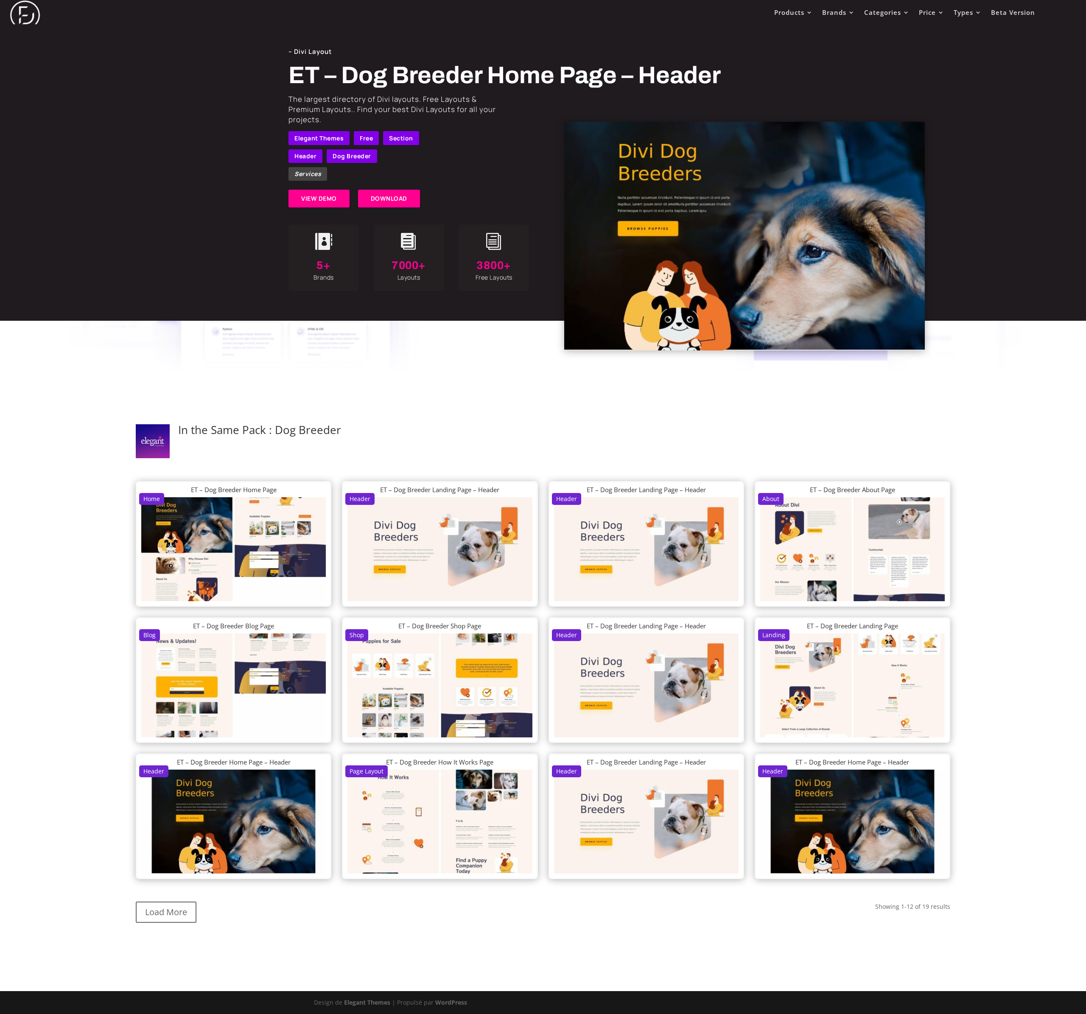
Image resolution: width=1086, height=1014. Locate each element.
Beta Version (1013, 12)
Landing (773, 635)
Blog (149, 635)
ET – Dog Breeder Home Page (234, 489)
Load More (166, 912)
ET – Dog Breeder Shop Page (439, 626)
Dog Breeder (352, 156)
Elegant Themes (319, 138)
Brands (834, 12)
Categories (882, 12)
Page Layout (366, 771)
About (770, 499)
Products (789, 12)
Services (307, 174)
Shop (357, 635)
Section (401, 138)
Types (963, 12)
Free (366, 138)
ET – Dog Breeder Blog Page (233, 626)
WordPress (451, 1002)
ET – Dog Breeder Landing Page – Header (439, 489)
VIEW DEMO (319, 198)
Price (927, 12)
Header (305, 156)
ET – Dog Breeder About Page (852, 489)
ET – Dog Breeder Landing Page (852, 626)
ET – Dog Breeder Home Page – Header (234, 762)
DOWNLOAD (389, 198)
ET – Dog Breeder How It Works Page (439, 762)
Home (151, 499)
